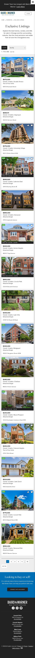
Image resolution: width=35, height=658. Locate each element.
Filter (4, 47)
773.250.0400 (17, 640)
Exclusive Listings (19, 20)
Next (11, 52)
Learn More (21, 7)
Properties (9, 20)
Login (28, 13)
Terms (25, 646)
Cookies (30, 646)
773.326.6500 (17, 626)
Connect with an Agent (17, 589)
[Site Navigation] (33, 2)
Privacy (19, 646)
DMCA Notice (16, 648)
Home (2, 20)
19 (27, 562)
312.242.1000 (17, 619)
